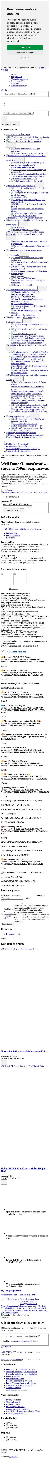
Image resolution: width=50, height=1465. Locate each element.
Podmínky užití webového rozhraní (20, 1369)
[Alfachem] (6, 90)
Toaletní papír (30, 334)
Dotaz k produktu (13, 535)
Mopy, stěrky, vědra (37, 409)
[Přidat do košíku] (4, 1062)
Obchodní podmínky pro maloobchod (21, 1372)
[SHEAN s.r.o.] (13, 1457)
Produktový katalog (19, 86)
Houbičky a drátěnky (19, 403)
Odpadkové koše (41, 412)
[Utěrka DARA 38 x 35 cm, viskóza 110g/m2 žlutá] (22, 1066)
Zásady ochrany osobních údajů (19, 1385)
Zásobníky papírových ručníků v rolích (27, 359)
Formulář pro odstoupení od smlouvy (21, 1383)
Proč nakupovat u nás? (15, 1407)
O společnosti (16, 77)
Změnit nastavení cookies (16, 1390)
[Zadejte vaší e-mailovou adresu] (16, 1336)
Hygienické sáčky (35, 426)
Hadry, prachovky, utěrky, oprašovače (26, 393)
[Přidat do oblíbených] (22, 510)
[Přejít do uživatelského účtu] (2, 99)
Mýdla (21, 227)
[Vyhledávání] (2, 110)
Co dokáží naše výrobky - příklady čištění (23, 1411)
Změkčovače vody (35, 213)
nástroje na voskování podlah (23, 315)
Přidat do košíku (13, 510)
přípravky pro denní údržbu (22, 304)
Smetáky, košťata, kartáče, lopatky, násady (28, 407)
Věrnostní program (13, 1388)
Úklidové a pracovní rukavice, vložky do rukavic (27, 388)
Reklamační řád (17, 81)
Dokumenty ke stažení (15, 1378)
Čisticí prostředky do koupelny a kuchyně (23, 449)
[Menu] (4, 118)
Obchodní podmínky (19, 79)
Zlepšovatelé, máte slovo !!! (17, 1409)
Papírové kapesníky (37, 338)
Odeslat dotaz (7, 924)
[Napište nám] (2, 1357)
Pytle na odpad (31, 423)
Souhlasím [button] (25, 47)
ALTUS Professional (38, 153)
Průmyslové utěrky (36, 336)
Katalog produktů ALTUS (16, 1413)
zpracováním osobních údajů (9, 915)
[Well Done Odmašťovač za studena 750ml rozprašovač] (24, 492)
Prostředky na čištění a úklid (17, 446)
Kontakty (15, 83)
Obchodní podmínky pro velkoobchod (21, 1374)
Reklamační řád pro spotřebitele (19, 1381)
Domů (13, 74)
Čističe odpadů (31, 179)
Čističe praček (30, 215)
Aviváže (23, 197)
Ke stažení (10, 538)
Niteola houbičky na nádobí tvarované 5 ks (24, 1051)
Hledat (32, 94)
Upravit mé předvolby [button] (25, 52)
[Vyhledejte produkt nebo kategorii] (16, 94)
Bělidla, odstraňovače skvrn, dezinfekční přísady (27, 210)
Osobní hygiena (32, 229)
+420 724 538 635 (8, 1352)
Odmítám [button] (25, 58)
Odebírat (33, 1336)
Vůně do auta (29, 278)
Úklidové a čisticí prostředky (17, 444)
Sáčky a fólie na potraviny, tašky (28, 429)
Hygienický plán (13, 1404)
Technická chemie (35, 181)
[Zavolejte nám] (2, 1350)
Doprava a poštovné (14, 1376)
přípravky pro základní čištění (23, 297)
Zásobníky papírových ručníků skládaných (28, 354)
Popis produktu (12, 533)
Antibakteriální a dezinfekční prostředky (27, 176)
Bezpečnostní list (17, 652)
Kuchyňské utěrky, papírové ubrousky (26, 343)
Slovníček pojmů (13, 1402)
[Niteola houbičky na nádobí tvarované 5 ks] (19, 949)
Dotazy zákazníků (13, 1400)
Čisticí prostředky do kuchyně (18, 451)
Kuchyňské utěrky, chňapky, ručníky (26, 398)
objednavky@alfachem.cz (11, 1360)
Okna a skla (28, 285)
